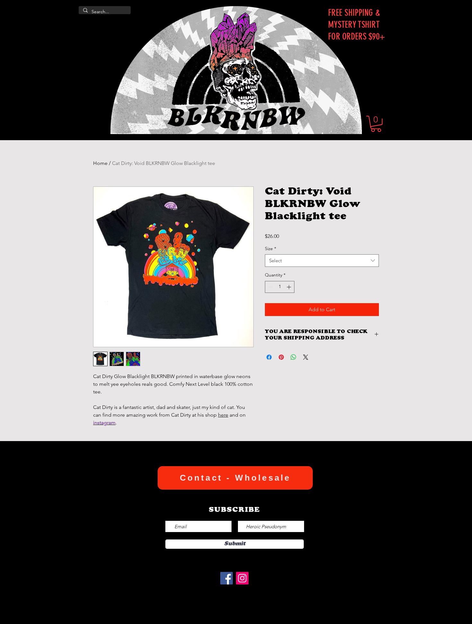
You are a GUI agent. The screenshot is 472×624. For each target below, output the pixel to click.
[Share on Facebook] (269, 357)
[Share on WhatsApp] (293, 357)
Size (270, 248)
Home (100, 163)
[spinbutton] (279, 287)
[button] (376, 124)
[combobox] (322, 260)
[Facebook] (226, 578)
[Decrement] (270, 287)
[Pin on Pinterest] (281, 357)
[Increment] (289, 287)
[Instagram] (242, 578)
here (223, 415)
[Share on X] (306, 357)
